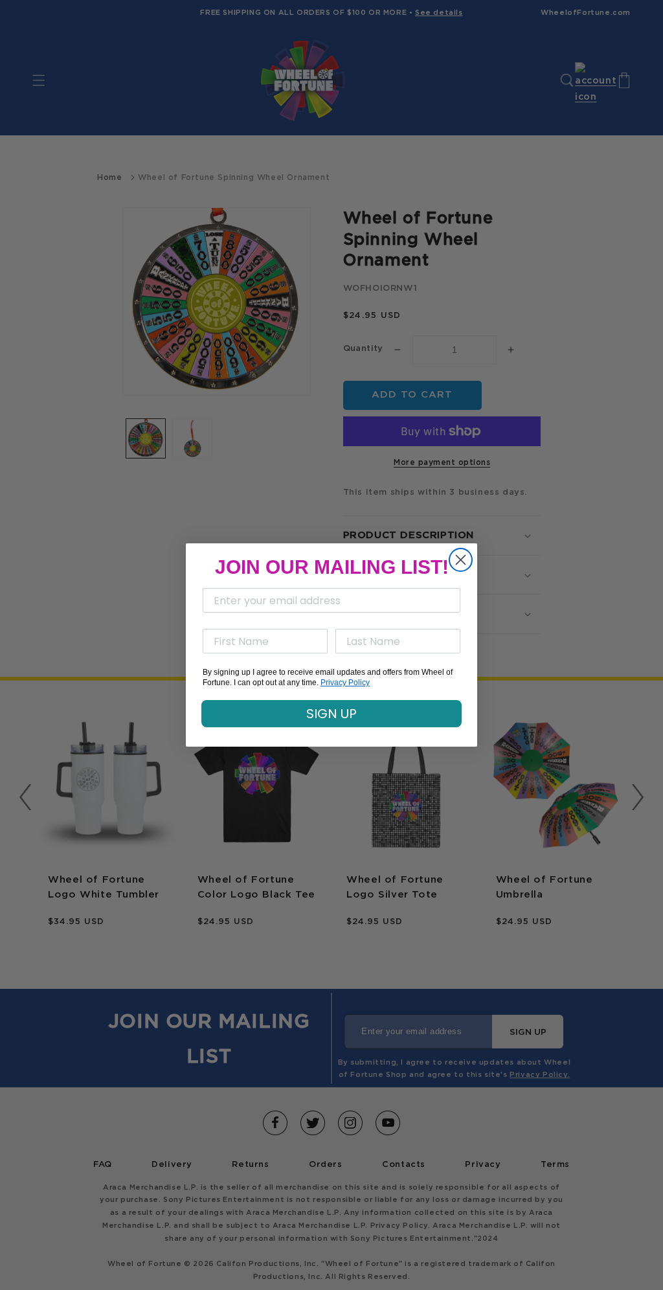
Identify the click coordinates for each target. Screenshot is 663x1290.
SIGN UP (331, 714)
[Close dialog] (460, 560)
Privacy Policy (345, 682)
